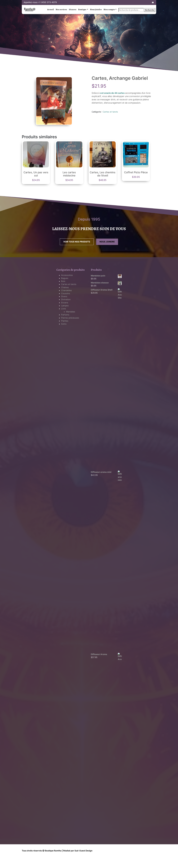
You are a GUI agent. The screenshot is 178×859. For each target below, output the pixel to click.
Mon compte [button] (109, 9)
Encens (64, 302)
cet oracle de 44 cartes (112, 93)
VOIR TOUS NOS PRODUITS (76, 241)
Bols (63, 281)
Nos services (61, 9)
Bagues (64, 278)
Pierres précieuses (70, 318)
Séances (72, 9)
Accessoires (67, 275)
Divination (66, 299)
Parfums (65, 314)
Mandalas (70, 311)
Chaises (65, 287)
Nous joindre (96, 9)
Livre (63, 308)
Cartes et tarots (110, 112)
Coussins (65, 293)
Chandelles (66, 290)
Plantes (64, 321)
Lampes (65, 305)
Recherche (149, 10)
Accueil (50, 9)
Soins (63, 324)
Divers (64, 296)
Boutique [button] (82, 9)
